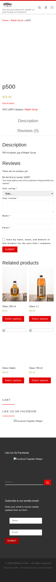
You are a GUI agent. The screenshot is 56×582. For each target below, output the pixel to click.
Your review (10, 198)
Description (28, 121)
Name (6, 216)
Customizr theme (44, 568)
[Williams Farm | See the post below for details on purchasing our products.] (7, 5)
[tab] (28, 121)
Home (5, 20)
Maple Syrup (17, 20)
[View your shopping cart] (46, 7)
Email (6, 228)
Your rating (9, 188)
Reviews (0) (28, 131)
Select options (13, 318)
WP (16, 568)
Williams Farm (21, 563)
